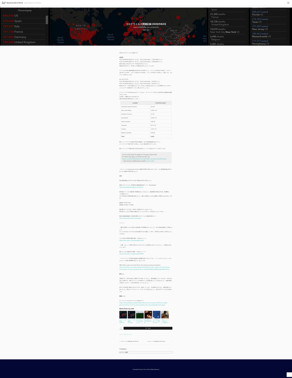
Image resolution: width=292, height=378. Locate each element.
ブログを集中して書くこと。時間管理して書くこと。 (156, 321)
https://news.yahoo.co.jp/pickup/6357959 (131, 240)
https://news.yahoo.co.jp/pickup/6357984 (131, 254)
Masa (148, 30)
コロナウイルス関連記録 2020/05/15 (123, 321)
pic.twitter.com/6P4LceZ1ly (158, 159)
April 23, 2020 (150, 161)
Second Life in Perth (15, 3)
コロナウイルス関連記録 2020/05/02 (131, 321)
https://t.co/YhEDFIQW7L (143, 159)
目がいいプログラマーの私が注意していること (139, 321)
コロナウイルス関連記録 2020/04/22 (129, 341)
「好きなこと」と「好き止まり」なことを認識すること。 (165, 321)
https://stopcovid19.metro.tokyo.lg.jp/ (130, 218)
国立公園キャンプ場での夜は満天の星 (148, 321)
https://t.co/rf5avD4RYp (129, 159)
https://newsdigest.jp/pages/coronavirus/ (131, 187)
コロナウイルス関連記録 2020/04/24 (156, 341)
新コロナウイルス (128, 334)
